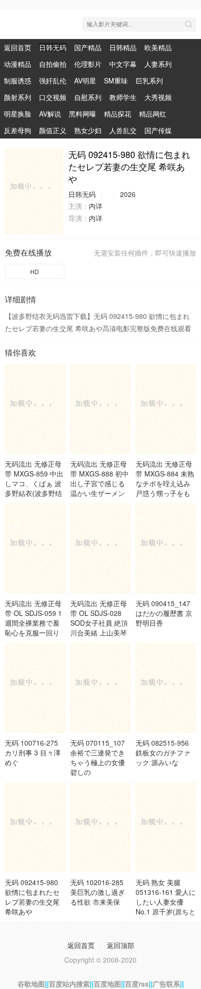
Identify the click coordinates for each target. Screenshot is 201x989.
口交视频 (52, 97)
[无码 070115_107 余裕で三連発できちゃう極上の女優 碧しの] (100, 687)
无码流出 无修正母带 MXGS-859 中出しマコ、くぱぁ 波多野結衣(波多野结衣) (34, 483)
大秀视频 (158, 97)
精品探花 (117, 113)
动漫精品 (17, 63)
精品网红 (152, 113)
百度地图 (107, 984)
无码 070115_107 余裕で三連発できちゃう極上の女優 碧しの (97, 757)
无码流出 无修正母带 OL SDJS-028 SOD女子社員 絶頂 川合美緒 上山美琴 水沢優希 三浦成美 (99, 622)
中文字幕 (123, 63)
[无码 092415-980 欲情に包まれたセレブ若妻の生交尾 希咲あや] (34, 191)
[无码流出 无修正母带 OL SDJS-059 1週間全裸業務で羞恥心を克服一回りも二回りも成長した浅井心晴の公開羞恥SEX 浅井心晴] (35, 548)
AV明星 (85, 80)
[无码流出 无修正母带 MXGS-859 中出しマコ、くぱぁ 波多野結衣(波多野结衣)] (35, 408)
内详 (95, 206)
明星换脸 (17, 113)
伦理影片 (87, 63)
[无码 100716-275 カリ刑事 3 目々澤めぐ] (35, 687)
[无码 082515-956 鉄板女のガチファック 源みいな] (166, 687)
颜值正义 (52, 130)
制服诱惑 (17, 80)
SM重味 (116, 80)
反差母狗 (17, 130)
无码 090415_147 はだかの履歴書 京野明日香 (164, 613)
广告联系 (166, 984)
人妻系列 (158, 63)
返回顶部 (120, 945)
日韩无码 (52, 47)
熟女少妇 (87, 130)
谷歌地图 (31, 984)
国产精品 (87, 47)
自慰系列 (87, 97)
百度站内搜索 (69, 984)
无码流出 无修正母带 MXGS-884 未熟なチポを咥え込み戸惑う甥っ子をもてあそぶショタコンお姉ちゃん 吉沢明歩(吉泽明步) (165, 493)
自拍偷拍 (52, 63)
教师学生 (123, 97)
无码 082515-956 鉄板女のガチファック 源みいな (163, 752)
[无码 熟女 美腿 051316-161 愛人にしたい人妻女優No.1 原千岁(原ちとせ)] (166, 827)
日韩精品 (123, 47)
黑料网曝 (82, 113)
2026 (128, 194)
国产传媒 (158, 130)
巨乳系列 (149, 80)
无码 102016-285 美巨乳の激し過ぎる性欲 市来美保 (97, 892)
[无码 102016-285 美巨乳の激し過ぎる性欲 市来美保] (100, 827)
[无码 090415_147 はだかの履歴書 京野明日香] (166, 548)
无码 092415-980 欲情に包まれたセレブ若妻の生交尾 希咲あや (32, 896)
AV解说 (50, 113)
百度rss (137, 984)
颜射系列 (17, 97)
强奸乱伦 (52, 80)
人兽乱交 (123, 130)
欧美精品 (158, 47)
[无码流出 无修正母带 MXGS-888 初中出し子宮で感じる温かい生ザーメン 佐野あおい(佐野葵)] (100, 408)
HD (34, 271)
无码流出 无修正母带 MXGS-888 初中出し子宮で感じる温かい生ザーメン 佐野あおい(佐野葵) (100, 483)
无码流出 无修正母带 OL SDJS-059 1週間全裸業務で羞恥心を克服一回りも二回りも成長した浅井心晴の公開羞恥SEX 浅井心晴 (33, 632)
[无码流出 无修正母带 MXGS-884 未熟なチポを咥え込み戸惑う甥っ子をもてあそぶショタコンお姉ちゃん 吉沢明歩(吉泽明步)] (166, 408)
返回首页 (17, 47)
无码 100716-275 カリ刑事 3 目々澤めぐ (32, 752)
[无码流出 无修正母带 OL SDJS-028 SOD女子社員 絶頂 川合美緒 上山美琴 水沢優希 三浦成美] (100, 548)
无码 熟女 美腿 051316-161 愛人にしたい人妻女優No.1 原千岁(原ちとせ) (166, 901)
